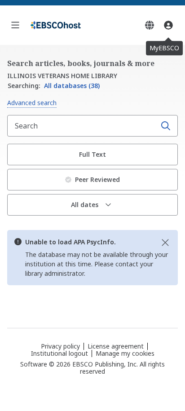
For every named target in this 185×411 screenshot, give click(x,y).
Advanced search (32, 102)
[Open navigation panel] (15, 25)
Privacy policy (60, 346)
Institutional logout (59, 353)
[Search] (166, 126)
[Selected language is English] (149, 25)
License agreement (116, 346)
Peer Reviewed (97, 179)
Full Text (92, 154)
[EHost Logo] (56, 25)
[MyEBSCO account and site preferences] (168, 25)
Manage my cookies (125, 353)
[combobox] (82, 125)
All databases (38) (54, 85)
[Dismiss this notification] (165, 242)
